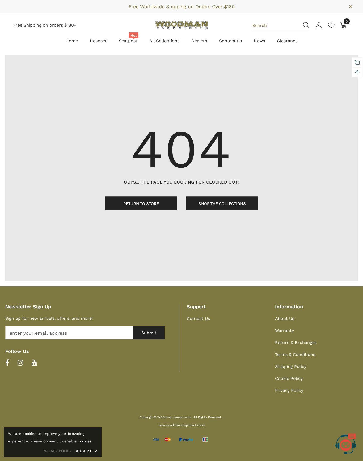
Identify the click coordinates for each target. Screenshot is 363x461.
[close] (350, 6)
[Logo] (181, 25)
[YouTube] (34, 362)
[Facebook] (7, 362)
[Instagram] (20, 362)
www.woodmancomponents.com (181, 425)
